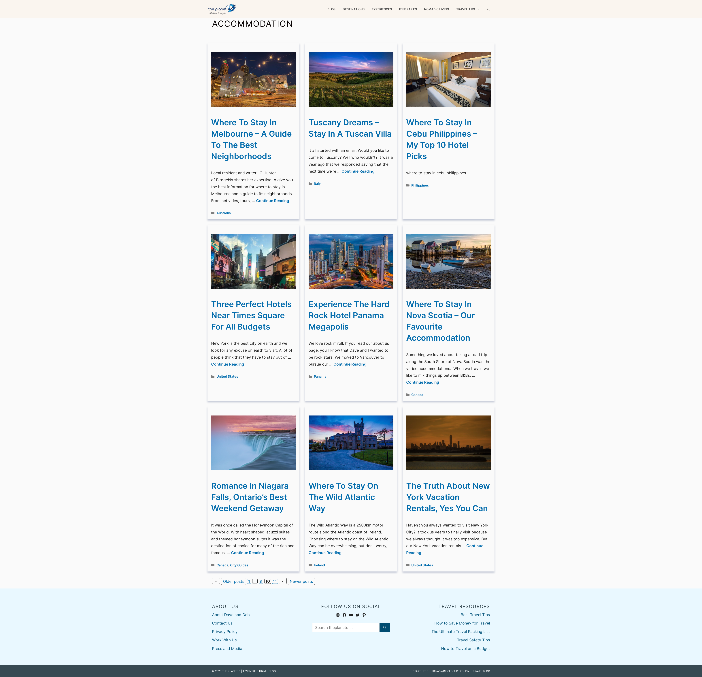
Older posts (233, 581)
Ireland (319, 565)
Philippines (420, 185)
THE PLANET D (231, 671)
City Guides (239, 565)
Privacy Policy (225, 631)
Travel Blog (481, 671)
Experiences (382, 9)
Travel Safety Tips (473, 640)
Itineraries (408, 9)
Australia (223, 213)
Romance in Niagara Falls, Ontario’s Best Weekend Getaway (250, 497)
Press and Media (227, 648)
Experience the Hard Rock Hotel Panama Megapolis (349, 315)
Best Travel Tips (475, 614)
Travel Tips (465, 9)
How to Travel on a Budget (465, 648)
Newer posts (301, 581)
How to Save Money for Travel (462, 623)
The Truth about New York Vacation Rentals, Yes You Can (448, 497)
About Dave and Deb (231, 614)
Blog (331, 9)
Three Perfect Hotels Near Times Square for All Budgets (251, 315)
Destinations (354, 9)
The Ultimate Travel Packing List (460, 631)
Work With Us (224, 640)
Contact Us (222, 623)
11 (275, 581)
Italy (317, 183)
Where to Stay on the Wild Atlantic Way (343, 497)
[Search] (385, 628)
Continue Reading (272, 200)
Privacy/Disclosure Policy (450, 671)
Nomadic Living (436, 9)
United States (227, 376)
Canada (417, 395)
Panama (320, 376)
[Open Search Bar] (488, 9)
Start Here (420, 671)
